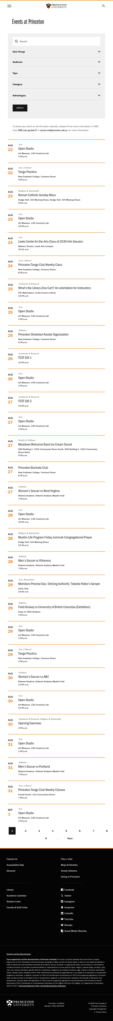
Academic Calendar (16, 895)
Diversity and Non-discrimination (19, 954)
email (52, 130)
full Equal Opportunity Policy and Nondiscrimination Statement (42, 986)
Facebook (69, 889)
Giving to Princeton (70, 876)
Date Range (19, 51)
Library (10, 889)
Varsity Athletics (69, 870)
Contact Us (12, 858)
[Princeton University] (20, 1004)
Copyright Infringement (97, 1009)
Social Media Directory (75, 930)
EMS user (26, 130)
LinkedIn (68, 913)
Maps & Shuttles (69, 864)
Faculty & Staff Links (17, 907)
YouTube (68, 919)
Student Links (14, 901)
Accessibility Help (15, 864)
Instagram (69, 901)
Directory (11, 870)
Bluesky (68, 925)
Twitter (67, 895)
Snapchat (69, 907)
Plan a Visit (66, 858)
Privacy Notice (101, 1012)
